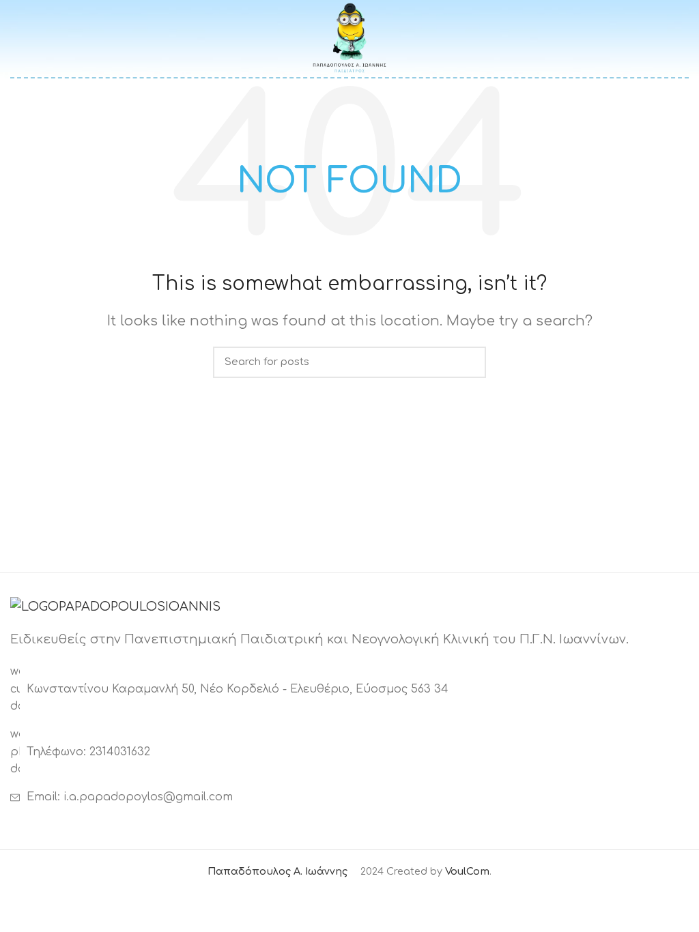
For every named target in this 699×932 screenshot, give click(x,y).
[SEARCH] (468, 362)
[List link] (349, 752)
